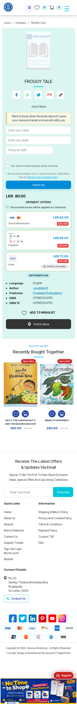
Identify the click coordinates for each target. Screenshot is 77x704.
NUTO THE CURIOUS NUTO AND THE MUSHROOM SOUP (20, 422)
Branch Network (14, 530)
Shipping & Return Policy (53, 512)
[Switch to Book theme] (29, 7)
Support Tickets (13, 542)
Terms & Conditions (50, 524)
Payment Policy (47, 530)
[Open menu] (66, 8)
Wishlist (8, 559)
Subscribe (63, 492)
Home (7, 22)
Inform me (39, 185)
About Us (9, 518)
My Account (11, 553)
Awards (8, 524)
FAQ (41, 542)
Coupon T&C (46, 536)
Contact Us (11, 536)
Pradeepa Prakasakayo (47, 293)
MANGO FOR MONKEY (57, 420)
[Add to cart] (25, 413)
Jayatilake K (40, 288)
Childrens (20, 22)
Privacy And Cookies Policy (43, 177)
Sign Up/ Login (13, 548)
